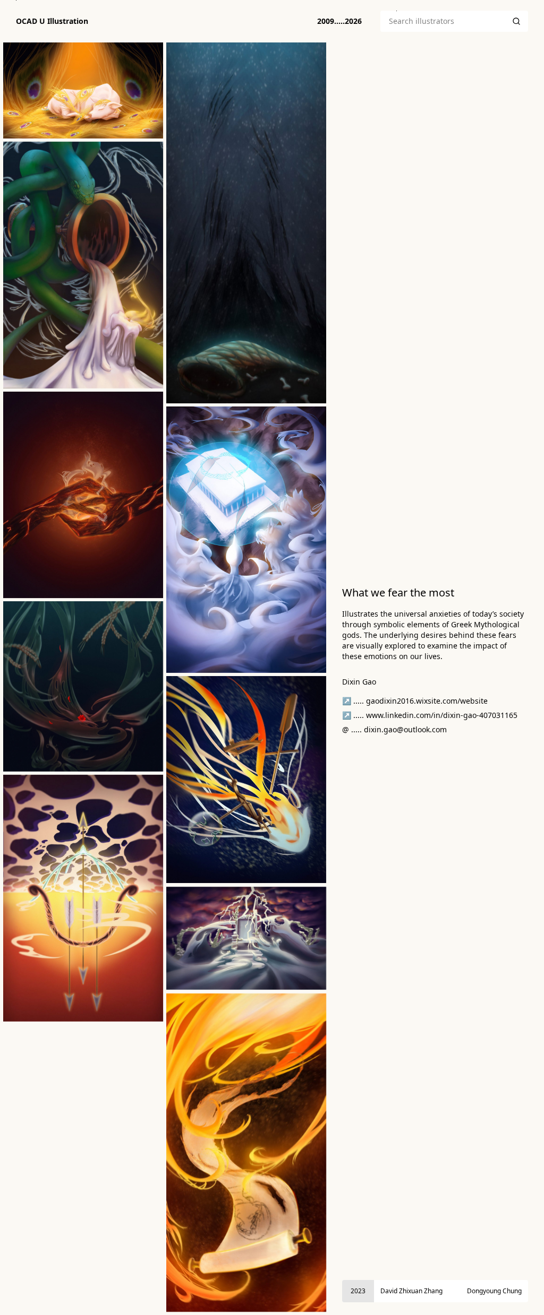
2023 (358, 1290)
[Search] (516, 21)
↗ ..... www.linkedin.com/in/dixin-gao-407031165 (429, 715)
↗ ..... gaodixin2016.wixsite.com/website (415, 701)
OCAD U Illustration (52, 21)
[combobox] (442, 21)
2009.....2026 (339, 21)
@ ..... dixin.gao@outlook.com (394, 729)
